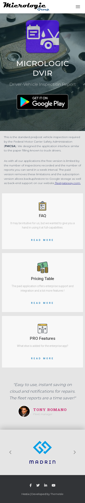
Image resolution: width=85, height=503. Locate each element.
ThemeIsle (56, 494)
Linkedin (45, 485)
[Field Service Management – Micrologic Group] (27, 6)
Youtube (53, 485)
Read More (42, 240)
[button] (10, 452)
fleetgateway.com (67, 183)
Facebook (31, 485)
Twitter (38, 485)
